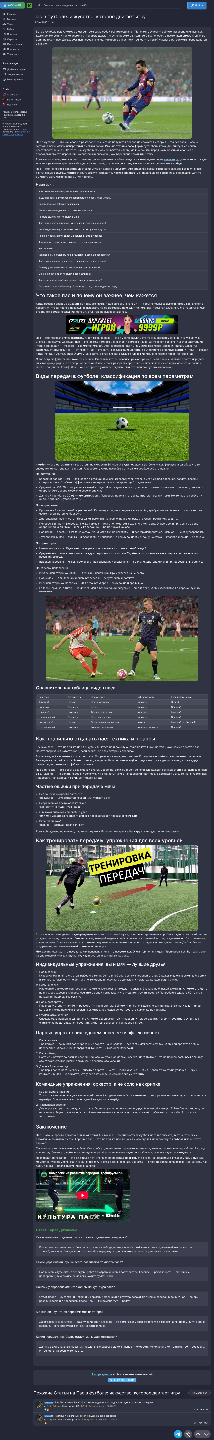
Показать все (199, 1392)
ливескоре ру (173, 159)
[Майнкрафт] (29, 5)
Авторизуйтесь (102, 1374)
